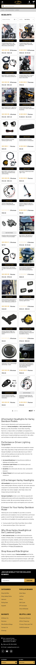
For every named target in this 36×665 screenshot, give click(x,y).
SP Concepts (23, 605)
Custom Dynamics (13, 544)
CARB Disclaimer (24, 627)
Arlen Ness (22, 593)
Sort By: (21, 19)
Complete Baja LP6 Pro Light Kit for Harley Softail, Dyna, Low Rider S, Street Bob (26, 76)
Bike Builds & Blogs (6, 624)
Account (29, 3)
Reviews (3, 621)
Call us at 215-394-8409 (10, 644)
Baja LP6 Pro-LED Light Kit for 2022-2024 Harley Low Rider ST (9, 76)
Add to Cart (27, 136)
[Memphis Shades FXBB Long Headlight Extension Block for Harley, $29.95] (9, 319)
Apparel (3, 605)
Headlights (4, 662)
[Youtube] (7, 651)
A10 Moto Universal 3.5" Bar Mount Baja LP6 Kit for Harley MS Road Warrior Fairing (26, 332)
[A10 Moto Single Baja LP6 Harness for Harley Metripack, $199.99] (9, 191)
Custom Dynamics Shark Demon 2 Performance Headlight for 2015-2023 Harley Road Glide (26, 268)
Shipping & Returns (24, 618)
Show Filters (21, 662)
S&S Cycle (22, 602)
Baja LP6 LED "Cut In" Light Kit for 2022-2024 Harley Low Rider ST (9, 108)
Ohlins (21, 599)
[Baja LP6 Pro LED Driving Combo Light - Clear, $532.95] (26, 159)
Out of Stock (9, 232)
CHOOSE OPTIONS (9, 40)
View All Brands (23, 608)
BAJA (31, 542)
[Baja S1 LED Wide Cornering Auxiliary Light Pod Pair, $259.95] (9, 127)
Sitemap (3, 630)
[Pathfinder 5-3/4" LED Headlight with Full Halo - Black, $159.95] (9, 351)
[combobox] (18, 6)
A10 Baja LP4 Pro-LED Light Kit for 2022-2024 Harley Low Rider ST (9, 268)
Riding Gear (4, 602)
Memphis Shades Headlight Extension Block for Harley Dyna (26, 140)
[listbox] (29, 19)
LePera (21, 596)
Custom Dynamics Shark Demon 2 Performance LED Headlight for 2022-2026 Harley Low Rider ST (9, 300)
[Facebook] (2, 651)
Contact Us (4, 627)
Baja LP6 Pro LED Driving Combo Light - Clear (26, 172)
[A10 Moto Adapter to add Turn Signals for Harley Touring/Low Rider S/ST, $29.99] (26, 191)
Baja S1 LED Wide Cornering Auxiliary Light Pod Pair (8, 140)
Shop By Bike (5, 593)
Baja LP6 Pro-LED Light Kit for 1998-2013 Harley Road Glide (26, 236)
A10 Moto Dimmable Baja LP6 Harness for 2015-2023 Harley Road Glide (26, 396)
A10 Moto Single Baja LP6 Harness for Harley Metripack (8, 204)
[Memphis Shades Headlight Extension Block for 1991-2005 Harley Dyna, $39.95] (9, 383)
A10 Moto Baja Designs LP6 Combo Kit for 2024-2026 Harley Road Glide (26, 108)
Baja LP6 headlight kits (16, 546)
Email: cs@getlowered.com (11, 647)
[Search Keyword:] (3, 6)
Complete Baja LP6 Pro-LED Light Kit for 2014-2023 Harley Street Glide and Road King (8, 44)
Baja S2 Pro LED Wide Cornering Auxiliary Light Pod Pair (26, 300)
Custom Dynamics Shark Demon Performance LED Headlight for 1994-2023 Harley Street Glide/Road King (26, 365)
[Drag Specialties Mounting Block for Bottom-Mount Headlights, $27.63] (9, 223)
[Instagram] (11, 651)
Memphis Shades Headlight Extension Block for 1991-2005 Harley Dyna (8, 396)
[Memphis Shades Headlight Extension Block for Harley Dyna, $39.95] (26, 127)
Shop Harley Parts (6, 596)
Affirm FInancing (24, 621)
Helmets (3, 599)
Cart (33, 3)
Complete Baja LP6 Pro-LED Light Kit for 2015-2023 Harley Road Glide (26, 44)
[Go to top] (34, 650)
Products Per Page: (6, 19)
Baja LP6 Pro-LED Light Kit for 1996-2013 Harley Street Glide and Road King (8, 172)
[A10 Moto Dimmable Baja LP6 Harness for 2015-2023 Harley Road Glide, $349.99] (26, 383)
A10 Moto (3, 544)
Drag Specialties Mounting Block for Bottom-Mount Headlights (9, 236)
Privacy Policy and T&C (26, 624)
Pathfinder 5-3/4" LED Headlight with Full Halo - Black (9, 364)
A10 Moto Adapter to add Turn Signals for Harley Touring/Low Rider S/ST (26, 204)
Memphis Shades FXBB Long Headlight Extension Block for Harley (8, 332)
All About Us (4, 618)
